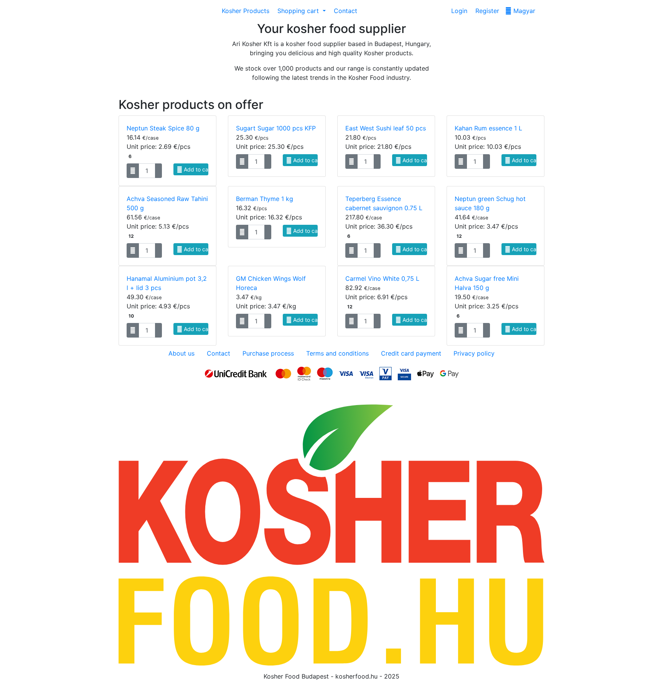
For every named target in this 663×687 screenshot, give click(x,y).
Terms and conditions (337, 353)
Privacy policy (474, 353)
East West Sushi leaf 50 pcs (385, 128)
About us (181, 353)
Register (486, 11)
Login (458, 11)
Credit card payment (411, 353)
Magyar (523, 11)
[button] (300, 10)
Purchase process (268, 353)
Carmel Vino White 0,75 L (382, 278)
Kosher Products (244, 11)
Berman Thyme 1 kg (264, 199)
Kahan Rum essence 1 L (488, 128)
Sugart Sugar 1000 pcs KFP (276, 128)
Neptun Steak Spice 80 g (163, 128)
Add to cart (195, 169)
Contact (344, 11)
